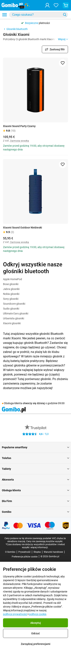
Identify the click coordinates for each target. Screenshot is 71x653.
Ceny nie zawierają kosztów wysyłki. (44, 541)
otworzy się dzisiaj (34, 403)
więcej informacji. (39, 547)
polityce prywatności (15, 614)
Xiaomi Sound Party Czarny (19, 126)
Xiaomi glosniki (12, 323)
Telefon (6, 458)
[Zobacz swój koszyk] (66, 5)
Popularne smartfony (14, 447)
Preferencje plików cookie (24, 556)
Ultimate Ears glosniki (15, 313)
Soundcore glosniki (14, 303)
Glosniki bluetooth (17, 29)
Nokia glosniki (11, 293)
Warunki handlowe (53, 552)
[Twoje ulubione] (56, 5)
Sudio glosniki (11, 308)
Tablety (6, 468)
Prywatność (24, 552)
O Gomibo (10, 552)
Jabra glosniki (11, 288)
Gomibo (6, 511)
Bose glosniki (10, 284)
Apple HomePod (12, 279)
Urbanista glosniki (13, 318)
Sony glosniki (10, 298)
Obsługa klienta (11, 490)
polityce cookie (37, 614)
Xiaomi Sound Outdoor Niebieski (22, 227)
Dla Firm (7, 501)
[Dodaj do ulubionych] (62, 63)
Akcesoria (8, 479)
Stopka (37, 552)
